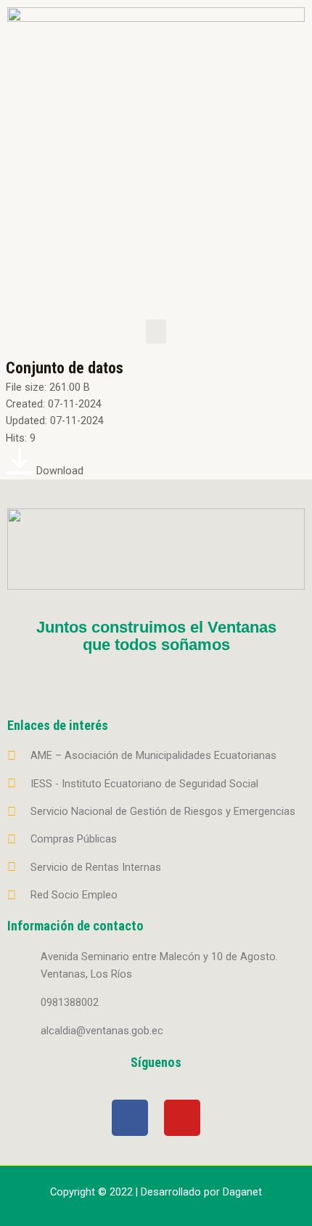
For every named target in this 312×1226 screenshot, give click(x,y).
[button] (156, 332)
